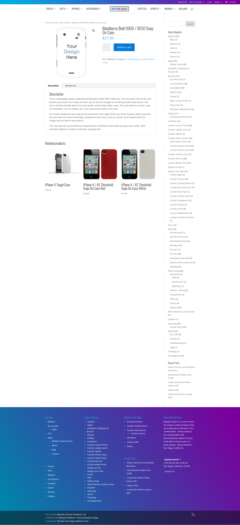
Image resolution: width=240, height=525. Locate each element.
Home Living (173, 271)
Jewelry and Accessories (181, 262)
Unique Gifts (133, 442)
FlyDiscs (173, 92)
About (54, 445)
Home (47, 22)
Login (54, 429)
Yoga (172, 347)
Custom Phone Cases (177, 138)
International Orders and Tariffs (138, 472)
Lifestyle (142, 9)
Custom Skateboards (179, 213)
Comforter (172, 121)
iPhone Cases (176, 64)
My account (196, 2)
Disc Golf (174, 334)
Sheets (173, 303)
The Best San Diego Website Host (72, 521)
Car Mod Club (176, 79)
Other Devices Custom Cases (181, 311)
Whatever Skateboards (180, 109)
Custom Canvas (177, 179)
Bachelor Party (176, 236)
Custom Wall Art (175, 158)
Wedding (174, 266)
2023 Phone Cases (178, 141)
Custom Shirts (176, 208)
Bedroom (174, 274)
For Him (173, 254)
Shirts (172, 56)
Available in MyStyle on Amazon (98, 430)
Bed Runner (177, 282)
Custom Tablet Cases (177, 154)
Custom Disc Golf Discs (180, 187)
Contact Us (169, 471)
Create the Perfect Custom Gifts (138, 491)
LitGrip (173, 96)
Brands (168, 9)
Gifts (62, 9)
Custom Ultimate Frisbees (182, 217)
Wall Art (173, 307)
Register (182, 2)
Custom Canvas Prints (178, 125)
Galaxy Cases (176, 327)
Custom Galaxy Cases (180, 145)
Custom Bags (176, 174)
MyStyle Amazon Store (62, 441)
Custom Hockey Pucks (180, 196)
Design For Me (174, 167)
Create (49, 9)
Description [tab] (53, 85)
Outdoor (172, 319)
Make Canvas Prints (179, 100)
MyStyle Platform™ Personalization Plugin (78, 517)
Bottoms (174, 44)
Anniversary (175, 232)
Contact (55, 453)
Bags (172, 39)
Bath (174, 277)
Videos (130, 446)
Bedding (176, 286)
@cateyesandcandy (179, 117)
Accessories (92, 9)
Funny (171, 225)
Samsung (172, 323)
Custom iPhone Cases (180, 150)
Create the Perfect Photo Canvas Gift (138, 479)
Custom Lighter (175, 134)
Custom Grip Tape (178, 191)
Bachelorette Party (178, 241)
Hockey (173, 338)
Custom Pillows (177, 204)
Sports (154, 9)
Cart (209, 2)
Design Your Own (176, 171)
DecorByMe (175, 88)
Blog (54, 449)
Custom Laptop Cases (178, 129)
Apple (170, 61)
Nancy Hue (175, 105)
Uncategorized (174, 355)
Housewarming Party (179, 258)
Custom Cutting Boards (181, 183)
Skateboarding (176, 343)
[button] (93, 30)
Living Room (175, 294)
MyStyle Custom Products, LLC (71, 514)
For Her (173, 249)
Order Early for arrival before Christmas (140, 464)
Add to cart (124, 47)
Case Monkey (64, 22)
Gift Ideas (131, 437)
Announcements (134, 421)
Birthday (174, 245)
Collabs (183, 9)
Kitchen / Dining (177, 290)
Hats (172, 48)
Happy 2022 (173, 390)
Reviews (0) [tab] (70, 85)
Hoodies (174, 52)
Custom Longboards (179, 200)
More (217, 2)
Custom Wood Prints (177, 163)
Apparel (76, 9)
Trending (172, 351)
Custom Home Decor (136, 430)
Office (172, 299)
